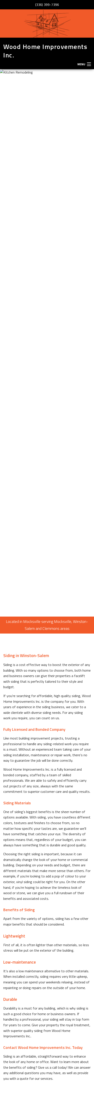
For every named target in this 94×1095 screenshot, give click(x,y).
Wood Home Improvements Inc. (45, 51)
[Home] (47, 23)
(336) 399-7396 (47, 4)
